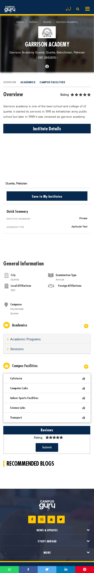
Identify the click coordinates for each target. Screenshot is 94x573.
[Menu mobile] (87, 8)
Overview (9, 82)
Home (20, 21)
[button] (47, 339)
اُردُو (68, 9)
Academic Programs (25, 339)
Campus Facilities (52, 82)
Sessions (17, 349)
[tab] (47, 339)
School (33, 21)
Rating (64, 94)
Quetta (47, 21)
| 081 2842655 (46, 58)
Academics (27, 82)
